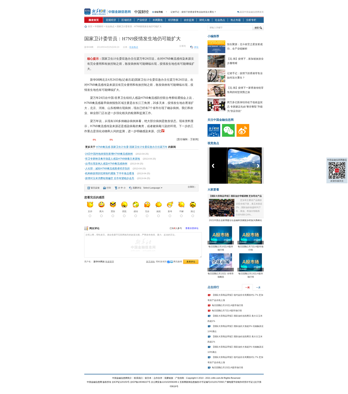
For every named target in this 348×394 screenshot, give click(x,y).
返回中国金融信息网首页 (252, 12)
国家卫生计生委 (120, 146)
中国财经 (141, 12)
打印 (109, 188)
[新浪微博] (244, 136)
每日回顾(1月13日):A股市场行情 (227, 367)
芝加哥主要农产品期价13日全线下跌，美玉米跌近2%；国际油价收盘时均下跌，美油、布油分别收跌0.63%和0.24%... (249, 207)
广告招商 (179, 378)
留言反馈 (95, 188)
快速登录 (109, 261)
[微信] (229, 136)
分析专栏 (251, 19)
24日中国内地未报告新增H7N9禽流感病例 (109, 153)
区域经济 (126, 19)
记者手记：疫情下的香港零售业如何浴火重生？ (193, 12)
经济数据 (173, 19)
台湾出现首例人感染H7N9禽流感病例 (106, 163)
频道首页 (94, 19)
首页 (90, 26)
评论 (196, 47)
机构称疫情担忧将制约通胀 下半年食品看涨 (109, 173)
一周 (247, 287)
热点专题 (236, 19)
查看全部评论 (191, 228)
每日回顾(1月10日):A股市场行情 (227, 305)
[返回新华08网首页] (162, 131)
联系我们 (138, 378)
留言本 (148, 378)
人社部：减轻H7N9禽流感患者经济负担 (107, 168)
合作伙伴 (158, 378)
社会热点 (220, 19)
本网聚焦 (158, 19)
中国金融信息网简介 (122, 378)
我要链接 (168, 378)
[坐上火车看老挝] (242, 183)
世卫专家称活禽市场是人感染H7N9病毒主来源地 (112, 158)
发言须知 (150, 261)
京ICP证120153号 (121, 382)
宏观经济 (111, 19)
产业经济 (142, 19)
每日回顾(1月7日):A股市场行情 (227, 310)
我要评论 (137, 188)
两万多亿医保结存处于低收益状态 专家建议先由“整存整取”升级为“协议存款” (245, 106)
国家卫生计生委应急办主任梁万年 (148, 146)
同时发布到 (169, 261)
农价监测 (189, 19)
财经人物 (204, 19)
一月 (258, 287)
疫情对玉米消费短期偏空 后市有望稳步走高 (109, 178)
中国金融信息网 (94, 382)
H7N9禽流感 (103, 146)
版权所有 (107, 382)
